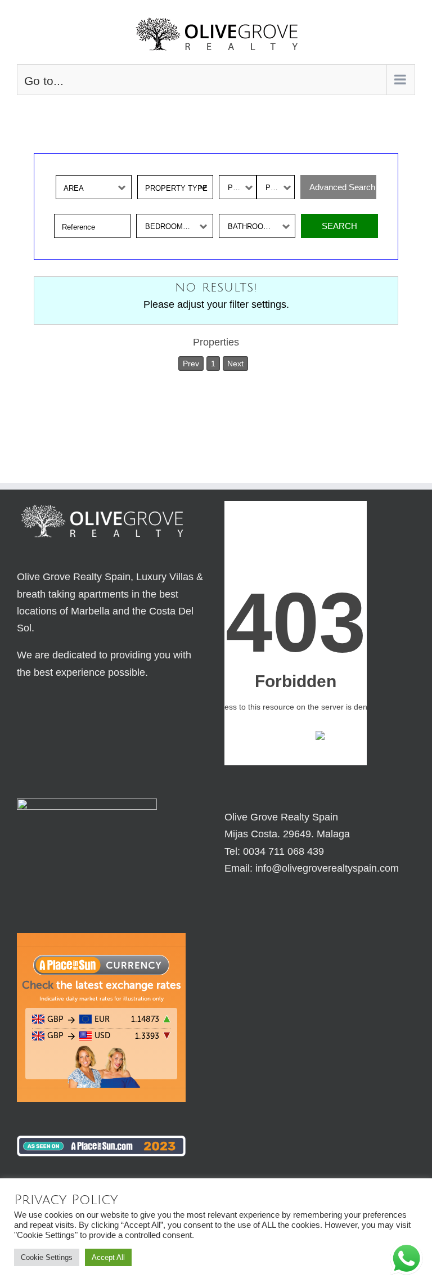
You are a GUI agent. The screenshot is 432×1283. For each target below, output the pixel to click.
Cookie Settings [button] (47, 1257)
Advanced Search (342, 187)
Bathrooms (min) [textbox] (261, 226)
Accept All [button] (108, 1257)
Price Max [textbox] (280, 187)
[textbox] (96, 187)
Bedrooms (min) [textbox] (176, 226)
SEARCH (339, 226)
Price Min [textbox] (242, 187)
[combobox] (94, 187)
